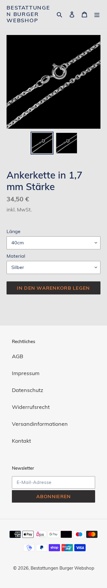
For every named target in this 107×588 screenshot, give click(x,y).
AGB (17, 356)
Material (16, 256)
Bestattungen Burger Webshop (28, 14)
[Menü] (97, 14)
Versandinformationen (40, 423)
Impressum (26, 373)
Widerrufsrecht (31, 407)
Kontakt (21, 440)
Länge (14, 231)
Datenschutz (27, 390)
